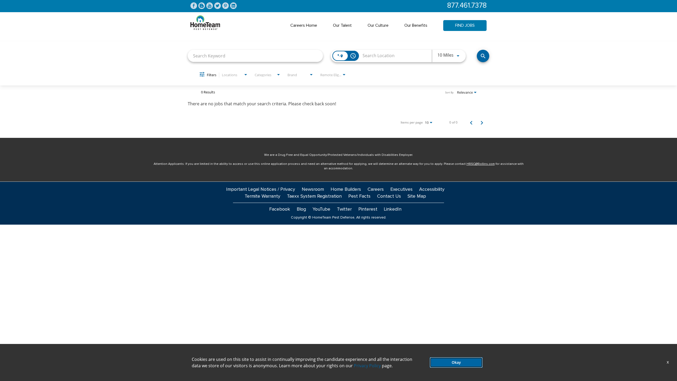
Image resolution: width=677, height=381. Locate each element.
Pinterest (367, 209)
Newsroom (313, 189)
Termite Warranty (262, 196)
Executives (401, 189)
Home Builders (346, 189)
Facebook (279, 209)
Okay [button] (456, 362)
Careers (376, 189)
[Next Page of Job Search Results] (482, 122)
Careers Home (303, 25)
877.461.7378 (467, 5)
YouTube (321, 209)
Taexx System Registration (314, 196)
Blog (301, 209)
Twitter (344, 209)
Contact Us (389, 196)
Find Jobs (465, 25)
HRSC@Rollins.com (480, 164)
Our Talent (342, 25)
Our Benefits (415, 25)
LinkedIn (392, 209)
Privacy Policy (367, 366)
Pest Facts (359, 196)
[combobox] (255, 55)
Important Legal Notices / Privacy (260, 189)
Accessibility (432, 189)
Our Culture (378, 25)
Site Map (417, 196)
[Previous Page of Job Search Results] (471, 122)
